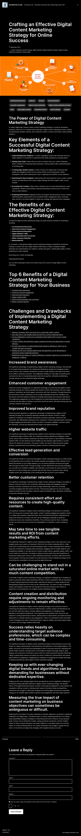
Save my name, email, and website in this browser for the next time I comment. (34, 802)
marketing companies (15, 52)
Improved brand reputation (21, 295)
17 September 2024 (14, 47)
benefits (41, 100)
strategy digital (26, 52)
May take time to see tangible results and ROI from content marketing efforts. (37, 335)
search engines (55, 109)
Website (11, 794)
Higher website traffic (19, 297)
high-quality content (24, 109)
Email (11, 786)
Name (11, 778)
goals (12, 109)
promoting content (41, 109)
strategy (67, 109)
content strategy (27, 50)
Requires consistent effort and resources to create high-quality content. (35, 332)
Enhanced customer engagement (23, 292)
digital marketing (37, 50)
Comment (12, 758)
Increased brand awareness (21, 290)
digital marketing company (50, 50)
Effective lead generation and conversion (25, 299)
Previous (5, 739)
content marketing (16, 50)
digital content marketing (37, 105)
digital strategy (63, 50)
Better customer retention (20, 302)
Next (77, 739)
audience (32, 100)
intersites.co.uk (15, 5)
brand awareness (53, 100)
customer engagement (17, 105)
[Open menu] (78, 5)
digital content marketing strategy (59, 105)
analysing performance (17, 100)
